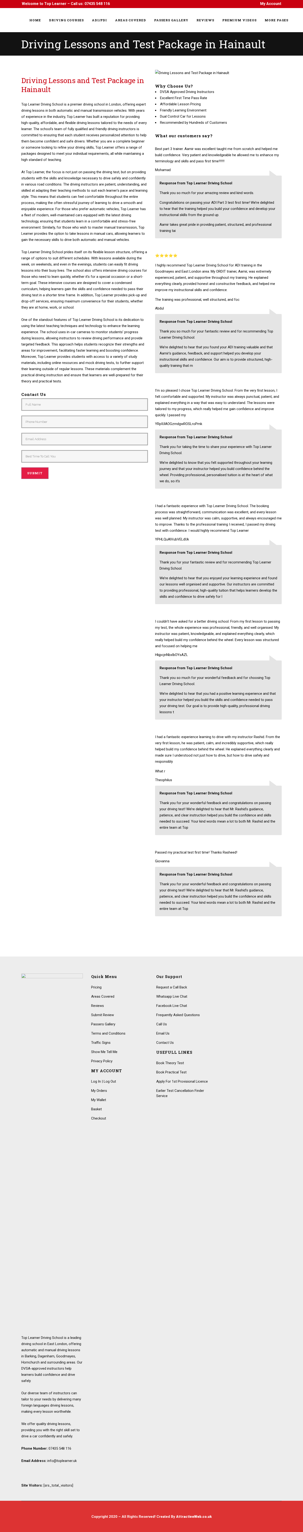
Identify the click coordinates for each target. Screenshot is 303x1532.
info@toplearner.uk (62, 1461)
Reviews (97, 1006)
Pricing (96, 987)
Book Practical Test (171, 1072)
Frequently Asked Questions (178, 1015)
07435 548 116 (97, 3)
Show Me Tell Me (104, 1052)
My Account (270, 3)
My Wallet (98, 1100)
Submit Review (102, 1015)
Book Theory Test (170, 1063)
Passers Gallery (103, 1024)
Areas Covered (102, 996)
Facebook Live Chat (171, 1006)
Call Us (161, 1024)
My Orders (99, 1091)
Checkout (98, 1118)
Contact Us (165, 1043)
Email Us (162, 1033)
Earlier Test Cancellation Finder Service (180, 1093)
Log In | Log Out (103, 1081)
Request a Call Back (171, 987)
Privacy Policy (101, 1061)
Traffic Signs (101, 1043)
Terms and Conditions (108, 1033)
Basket (96, 1109)
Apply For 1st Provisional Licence (182, 1081)
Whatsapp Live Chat (171, 996)
